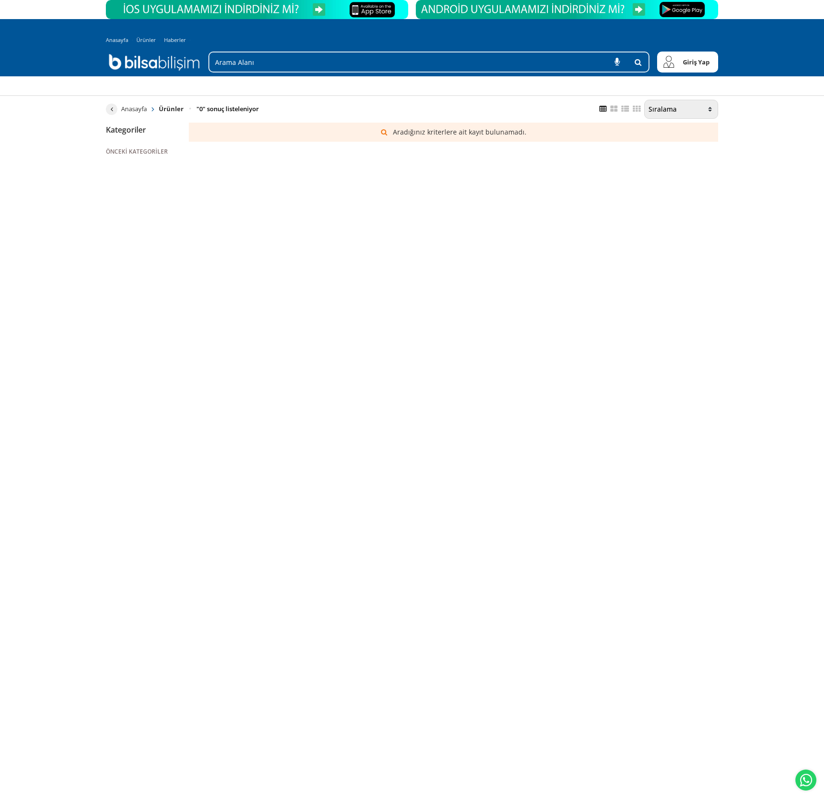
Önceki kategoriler (137, 151)
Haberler (175, 40)
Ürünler (146, 39)
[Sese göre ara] (617, 62)
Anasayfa (117, 39)
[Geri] (111, 109)
